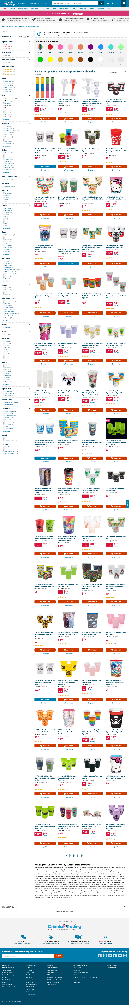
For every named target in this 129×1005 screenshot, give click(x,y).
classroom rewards (118, 876)
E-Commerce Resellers (79, 980)
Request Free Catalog (8, 975)
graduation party (105, 880)
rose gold (80, 893)
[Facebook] (100, 955)
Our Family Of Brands (53, 982)
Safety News (76, 975)
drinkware (37, 872)
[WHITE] (70, 246)
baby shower (77, 895)
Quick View (45, 122)
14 (89, 856)
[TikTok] (115, 955)
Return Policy (29, 977)
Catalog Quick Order (8, 967)
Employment (50, 972)
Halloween (66, 884)
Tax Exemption (30, 989)
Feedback (127, 504)
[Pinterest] (110, 955)
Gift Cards (5, 977)
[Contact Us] (113, 3)
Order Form (29, 975)
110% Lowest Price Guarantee (55, 977)
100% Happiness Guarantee (54, 980)
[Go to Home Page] (3, 26)
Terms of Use (76, 970)
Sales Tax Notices (30, 987)
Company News (51, 984)
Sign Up (58, 956)
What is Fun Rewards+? (8, 987)
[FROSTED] (68, 246)
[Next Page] (94, 855)
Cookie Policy (76, 982)
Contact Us (29, 967)
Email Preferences (31, 994)
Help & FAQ (29, 970)
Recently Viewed (9, 906)
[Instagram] (125, 955)
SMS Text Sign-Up (7, 984)
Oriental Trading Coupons (9, 980)
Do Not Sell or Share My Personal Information (85, 977)
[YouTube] (120, 955)
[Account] (118, 3)
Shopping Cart (30, 982)
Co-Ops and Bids (6, 970)
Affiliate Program (52, 975)
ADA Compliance (30, 992)
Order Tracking (30, 972)
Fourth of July (75, 884)
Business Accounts (7, 972)
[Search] (101, 3)
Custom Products (111, 967)
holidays (57, 884)
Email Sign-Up (6, 982)
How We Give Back (52, 970)
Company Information (53, 967)
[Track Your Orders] (108, 3)
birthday (96, 867)
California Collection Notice (80, 972)
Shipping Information (32, 980)
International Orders (31, 984)
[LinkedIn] (105, 955)
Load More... (6, 119)
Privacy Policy (77, 967)
